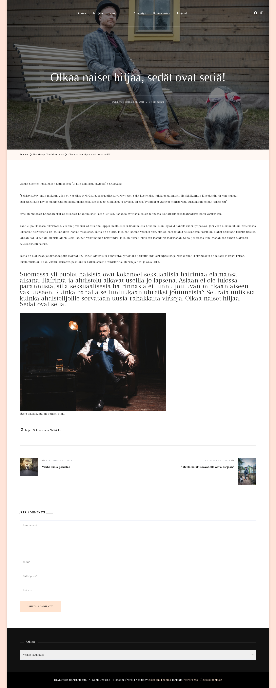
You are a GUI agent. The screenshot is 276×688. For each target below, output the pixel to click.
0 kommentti (156, 102)
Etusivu (81, 13)
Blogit (97, 13)
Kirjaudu (183, 13)
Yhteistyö (140, 13)
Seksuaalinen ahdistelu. (47, 430)
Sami (111, 13)
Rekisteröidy (161, 13)
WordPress (190, 680)
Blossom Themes (160, 680)
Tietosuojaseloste (211, 680)
